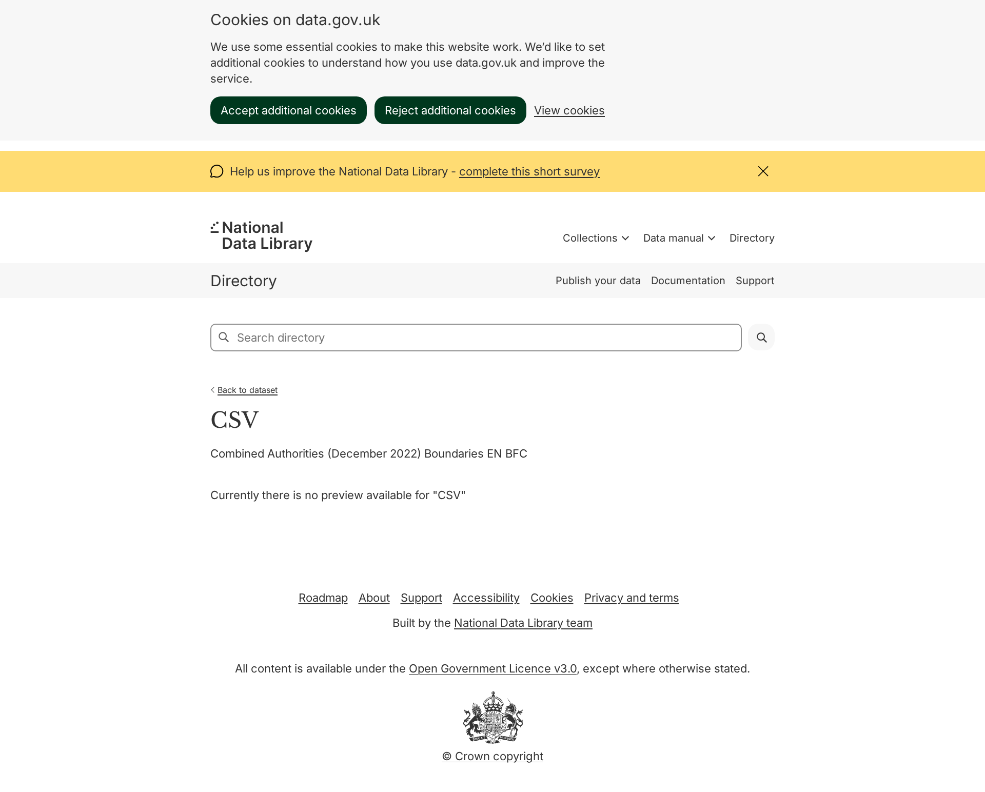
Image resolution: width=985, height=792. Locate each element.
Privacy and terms (631, 597)
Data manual (673, 238)
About (374, 597)
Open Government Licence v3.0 (493, 668)
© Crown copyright (492, 756)
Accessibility (486, 597)
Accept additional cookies (289, 110)
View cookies (569, 110)
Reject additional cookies (450, 110)
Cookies (552, 597)
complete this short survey (529, 171)
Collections (590, 238)
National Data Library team (523, 622)
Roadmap (323, 597)
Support (755, 280)
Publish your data (598, 280)
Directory (752, 238)
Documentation (688, 280)
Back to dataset (248, 390)
